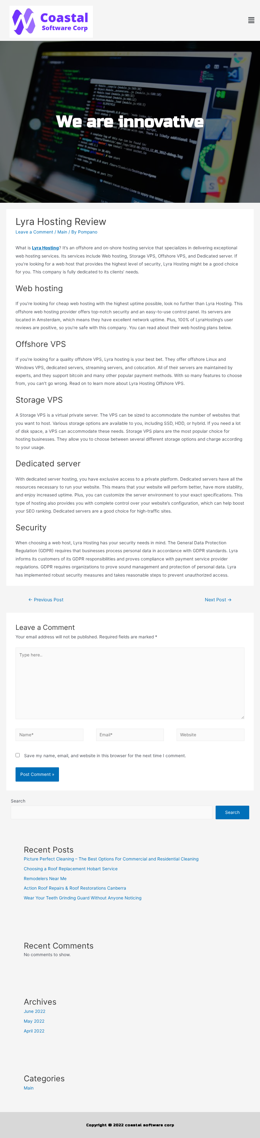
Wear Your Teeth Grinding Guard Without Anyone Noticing (82, 897)
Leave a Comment (34, 231)
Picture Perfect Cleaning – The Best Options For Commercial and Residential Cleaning (111, 858)
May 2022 (34, 1021)
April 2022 (34, 1030)
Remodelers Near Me (45, 878)
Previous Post (45, 600)
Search (18, 800)
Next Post (218, 600)
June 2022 (34, 1011)
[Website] (210, 735)
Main (62, 231)
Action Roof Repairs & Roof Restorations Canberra (75, 888)
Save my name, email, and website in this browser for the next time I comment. (105, 755)
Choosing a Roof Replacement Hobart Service (71, 868)
